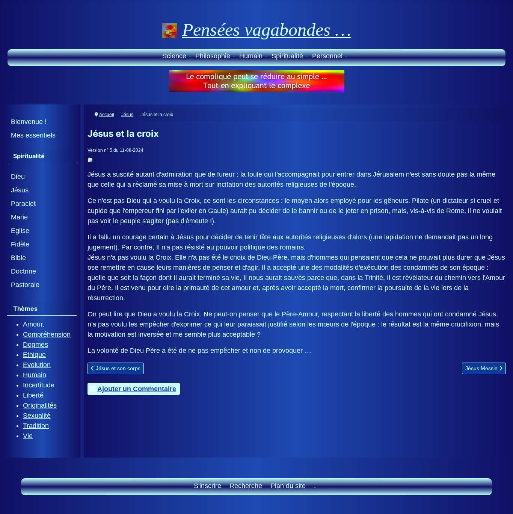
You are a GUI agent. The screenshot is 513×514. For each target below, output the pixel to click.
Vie (28, 436)
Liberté (33, 395)
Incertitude (38, 385)
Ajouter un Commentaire (136, 389)
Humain (34, 375)
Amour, (33, 324)
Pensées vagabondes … (266, 29)
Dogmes (35, 344)
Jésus (20, 190)
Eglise (20, 230)
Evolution (37, 365)
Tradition (36, 425)
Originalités (40, 405)
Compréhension (47, 334)
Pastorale (25, 285)
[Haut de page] (499, 499)
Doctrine (23, 271)
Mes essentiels (33, 135)
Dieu (18, 176)
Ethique (34, 354)
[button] (176, 57)
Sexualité (37, 415)
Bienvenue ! (29, 121)
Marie (19, 217)
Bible (18, 258)
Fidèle (20, 244)
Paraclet (23, 203)
